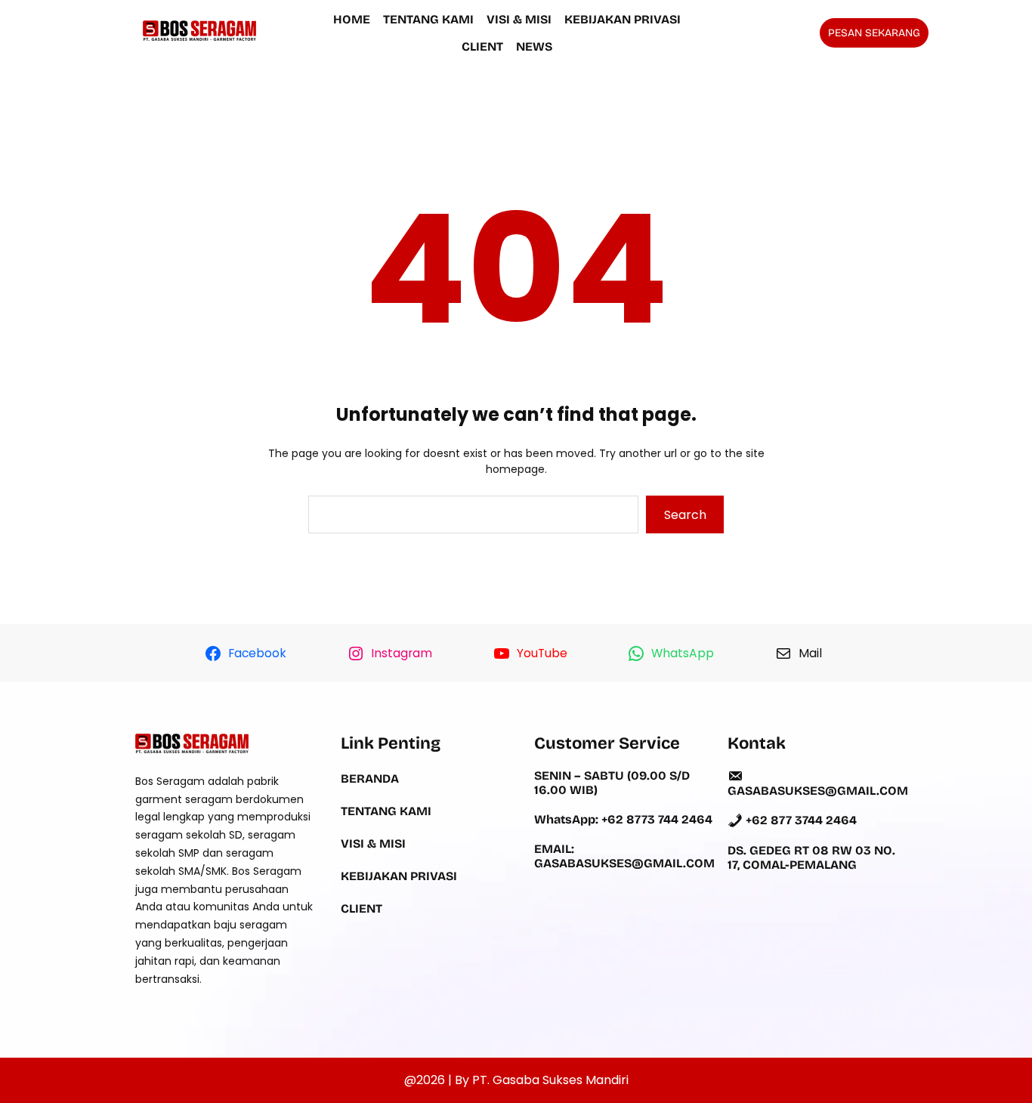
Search (685, 515)
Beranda (370, 778)
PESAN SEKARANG (874, 32)
